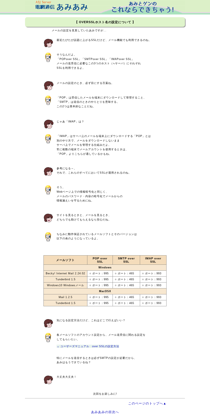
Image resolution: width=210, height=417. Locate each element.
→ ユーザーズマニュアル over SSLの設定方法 (88, 346)
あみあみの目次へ (105, 412)
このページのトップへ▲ (147, 403)
